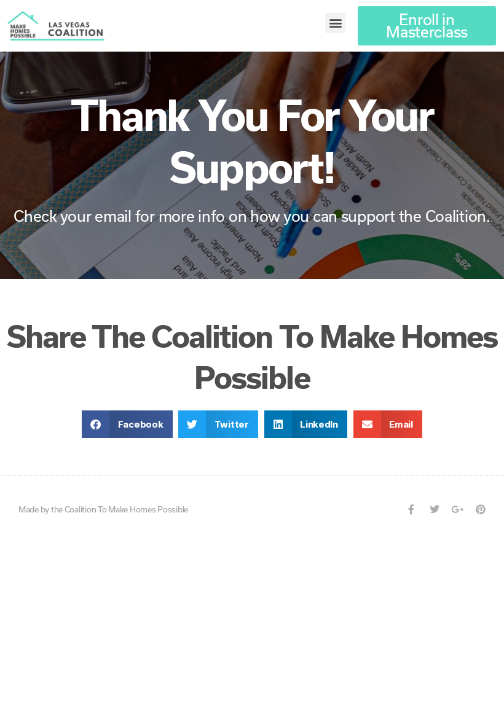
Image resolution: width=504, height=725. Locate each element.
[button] (335, 23)
